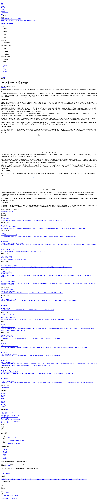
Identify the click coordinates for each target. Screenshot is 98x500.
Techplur (14, 437)
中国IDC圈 (67, 479)
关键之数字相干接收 (9, 235)
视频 (4, 66)
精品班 (2, 6)
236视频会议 (62, 479)
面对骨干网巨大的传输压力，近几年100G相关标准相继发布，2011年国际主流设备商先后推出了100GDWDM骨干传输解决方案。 (31, 355)
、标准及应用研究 (7, 249)
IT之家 (49, 479)
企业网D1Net (73, 479)
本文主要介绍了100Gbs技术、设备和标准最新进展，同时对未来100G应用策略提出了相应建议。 (23, 251)
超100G (4, 343)
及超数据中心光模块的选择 (10, 226)
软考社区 (3, 7)
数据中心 (3, 233)
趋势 (7, 378)
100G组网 (3, 272)
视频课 (2, 19)
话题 (4, 68)
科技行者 (24, 479)
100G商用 (7, 272)
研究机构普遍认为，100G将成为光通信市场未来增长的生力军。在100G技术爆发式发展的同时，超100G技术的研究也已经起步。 (31, 338)
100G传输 (3, 360)
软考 (9, 20)
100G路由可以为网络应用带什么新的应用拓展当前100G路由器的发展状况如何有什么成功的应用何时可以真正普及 (27, 310)
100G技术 (3, 211)
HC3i (11, 437)
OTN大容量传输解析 (8, 281)
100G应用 (9, 256)
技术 (4, 305)
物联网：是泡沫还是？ (8, 317)
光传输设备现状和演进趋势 (9, 354)
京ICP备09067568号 (9, 465)
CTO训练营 (17, 443)
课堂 (8, 23)
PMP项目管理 (29, 20)
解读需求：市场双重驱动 (9, 265)
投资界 (77, 479)
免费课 (2, 9)
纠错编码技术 (10, 211)
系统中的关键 (6, 257)
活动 (4, 73)
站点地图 (5, 452)
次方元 (80, 479)
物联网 (2, 324)
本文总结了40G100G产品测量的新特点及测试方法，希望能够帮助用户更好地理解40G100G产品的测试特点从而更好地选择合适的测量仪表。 (34, 220)
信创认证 (12, 20)
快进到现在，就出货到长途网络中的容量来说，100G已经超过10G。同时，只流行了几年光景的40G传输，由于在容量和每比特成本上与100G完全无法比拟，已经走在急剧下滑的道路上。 (44, 347)
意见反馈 (5, 454)
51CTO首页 (3, 1)
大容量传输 (5, 289)
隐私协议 (5, 458)
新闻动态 (5, 451)
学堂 (2, 4)
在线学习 (3, 22)
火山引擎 (84, 479)
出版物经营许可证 (9, 473)
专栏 (10, 23)
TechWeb (28, 479)
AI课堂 (2, 14)
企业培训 (3, 11)
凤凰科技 (15, 479)
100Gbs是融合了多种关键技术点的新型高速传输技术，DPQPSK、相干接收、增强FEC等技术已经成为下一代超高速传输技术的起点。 (32, 293)
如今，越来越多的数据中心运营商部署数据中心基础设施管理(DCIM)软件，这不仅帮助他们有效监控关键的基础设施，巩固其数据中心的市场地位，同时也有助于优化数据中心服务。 (43, 228)
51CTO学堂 (6, 443)
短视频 (11, 19)
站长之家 (35, 479)
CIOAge (8, 437)
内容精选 (5, 65)
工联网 (53, 479)
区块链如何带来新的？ (8, 381)
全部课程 (3, 20)
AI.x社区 (22, 440)
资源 (4, 23)
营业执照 (3, 473)
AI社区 (4, 69)
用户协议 (5, 457)
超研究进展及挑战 (7, 362)
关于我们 (5, 449)
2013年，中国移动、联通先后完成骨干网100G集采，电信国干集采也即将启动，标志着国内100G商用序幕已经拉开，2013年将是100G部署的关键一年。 (36, 267)
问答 (6, 23)
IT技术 (24, 20)
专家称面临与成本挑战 (8, 299)
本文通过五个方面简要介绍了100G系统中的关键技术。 (13, 259)
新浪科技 (3, 479)
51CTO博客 (6, 440)
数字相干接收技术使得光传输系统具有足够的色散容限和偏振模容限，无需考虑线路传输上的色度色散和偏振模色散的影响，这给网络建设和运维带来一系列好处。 (39, 236)
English (4, 455)
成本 (6, 305)
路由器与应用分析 (7, 308)
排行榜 (8, 19)
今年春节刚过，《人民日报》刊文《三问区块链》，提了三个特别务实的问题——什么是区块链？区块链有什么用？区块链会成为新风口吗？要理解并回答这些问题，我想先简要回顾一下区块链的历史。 (47, 382)
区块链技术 (6, 387)
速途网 (39, 479)
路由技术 (12, 314)
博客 (2, 3)
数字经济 (6, 324)
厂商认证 (21, 20)
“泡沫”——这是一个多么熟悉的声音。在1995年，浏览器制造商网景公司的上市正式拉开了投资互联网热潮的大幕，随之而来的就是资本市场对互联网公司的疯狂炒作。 (40, 319)
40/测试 (5, 218)
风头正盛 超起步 (7, 336)
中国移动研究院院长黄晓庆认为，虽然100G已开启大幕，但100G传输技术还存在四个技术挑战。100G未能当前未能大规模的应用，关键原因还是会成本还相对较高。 (39, 300)
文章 (2, 23)
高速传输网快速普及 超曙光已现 (12, 243)
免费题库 (35, 20)
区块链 (2, 387)
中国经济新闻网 (44, 479)
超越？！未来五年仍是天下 (9, 346)
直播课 (15, 19)
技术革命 (6, 335)
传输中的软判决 (7, 273)
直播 (12, 23)
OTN (2, 289)
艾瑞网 (31, 479)
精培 (10, 443)
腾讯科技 (7, 479)
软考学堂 (19, 19)
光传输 (8, 370)
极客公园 (57, 479)
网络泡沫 (10, 335)
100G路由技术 (4, 314)
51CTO (4, 437)
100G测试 (3, 225)
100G (6, 211)
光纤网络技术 (11, 289)
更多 (7, 409)
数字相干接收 (6, 241)
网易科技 (11, 479)
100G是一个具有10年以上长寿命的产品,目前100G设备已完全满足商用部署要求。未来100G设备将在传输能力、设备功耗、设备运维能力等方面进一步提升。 (37, 373)
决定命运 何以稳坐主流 (8, 291)
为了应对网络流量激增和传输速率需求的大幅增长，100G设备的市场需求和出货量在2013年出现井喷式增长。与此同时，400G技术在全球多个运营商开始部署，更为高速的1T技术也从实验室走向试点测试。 (49, 244)
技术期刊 (5, 71)
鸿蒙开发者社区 (4, 12)
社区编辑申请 (4, 77)
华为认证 (16, 20)
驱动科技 (20, 479)
